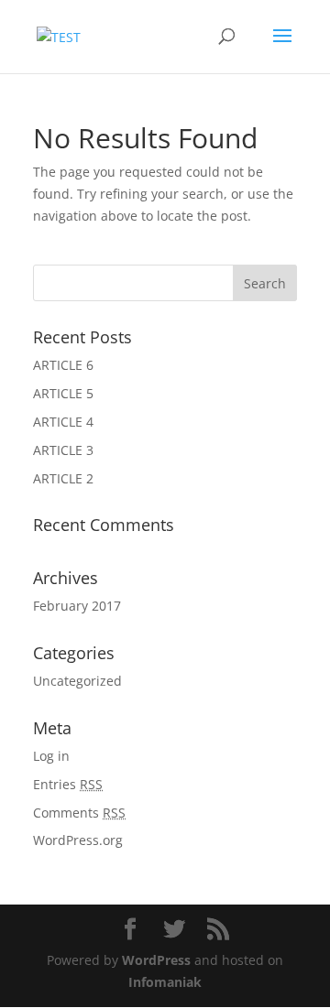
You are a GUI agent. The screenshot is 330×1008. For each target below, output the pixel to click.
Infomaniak (165, 982)
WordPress (156, 960)
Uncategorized (77, 680)
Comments (79, 812)
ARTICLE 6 (63, 365)
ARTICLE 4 (63, 421)
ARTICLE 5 (63, 393)
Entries (68, 784)
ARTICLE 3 (63, 450)
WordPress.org (78, 840)
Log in (51, 755)
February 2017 (77, 605)
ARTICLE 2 (63, 478)
